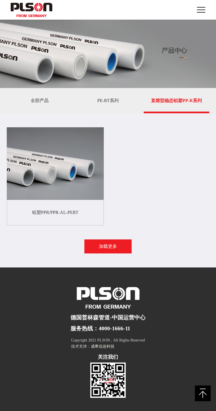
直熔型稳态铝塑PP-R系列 (176, 100)
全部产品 (40, 100)
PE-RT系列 (108, 100)
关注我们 (108, 357)
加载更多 (108, 246)
